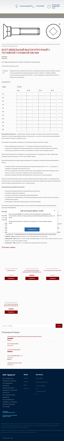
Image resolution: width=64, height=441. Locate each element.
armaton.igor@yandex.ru (26, 6)
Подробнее (11, 278)
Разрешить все (32, 229)
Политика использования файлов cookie (9, 416)
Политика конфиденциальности (8, 412)
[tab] (4, 58)
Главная (4, 44)
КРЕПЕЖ (9, 44)
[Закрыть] (54, 211)
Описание (4, 58)
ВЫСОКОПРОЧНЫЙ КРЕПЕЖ (18, 44)
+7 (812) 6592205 (40, 6)
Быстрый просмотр (11, 266)
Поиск (59, 325)
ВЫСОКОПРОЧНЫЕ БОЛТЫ (32, 44)
